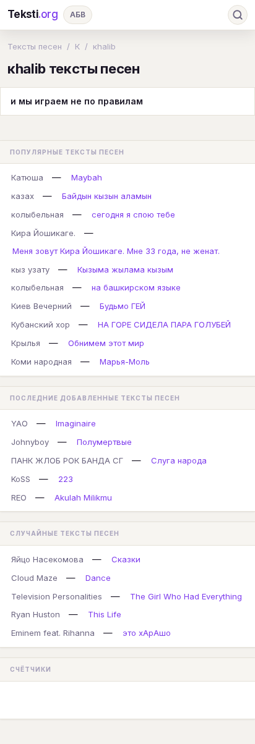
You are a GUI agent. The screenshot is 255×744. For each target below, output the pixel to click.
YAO (19, 423)
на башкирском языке (136, 287)
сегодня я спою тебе (133, 214)
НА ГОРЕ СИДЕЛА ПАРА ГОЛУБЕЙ (164, 324)
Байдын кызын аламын (107, 196)
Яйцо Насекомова (47, 559)
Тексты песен (34, 46)
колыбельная (37, 214)
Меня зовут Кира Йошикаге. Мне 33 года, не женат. (116, 251)
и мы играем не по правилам (77, 101)
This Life (104, 614)
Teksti (32, 14)
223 (65, 479)
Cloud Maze (34, 578)
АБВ (77, 14)
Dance (98, 578)
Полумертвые (104, 442)
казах (22, 196)
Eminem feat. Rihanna (53, 633)
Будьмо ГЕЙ (122, 306)
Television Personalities (56, 596)
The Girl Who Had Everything (186, 596)
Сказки (125, 559)
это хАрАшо (147, 633)
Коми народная (41, 361)
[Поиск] (238, 15)
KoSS (20, 479)
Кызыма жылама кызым (125, 269)
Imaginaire (76, 423)
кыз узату (30, 269)
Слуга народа (179, 460)
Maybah (86, 177)
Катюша (27, 177)
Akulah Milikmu (83, 497)
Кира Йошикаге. (43, 233)
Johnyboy (30, 442)
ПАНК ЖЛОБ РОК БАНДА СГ (67, 460)
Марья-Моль (125, 361)
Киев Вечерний (41, 306)
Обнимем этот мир (106, 343)
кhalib (104, 46)
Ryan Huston (35, 614)
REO (19, 497)
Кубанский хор (40, 324)
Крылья (25, 343)
